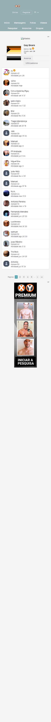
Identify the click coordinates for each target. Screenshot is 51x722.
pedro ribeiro (16, 101)
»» (42, 277)
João (12, 131)
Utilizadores (32, 63)
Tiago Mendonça (19, 121)
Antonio (14, 262)
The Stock (14, 252)
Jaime (13, 81)
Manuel (14, 141)
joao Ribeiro (16, 241)
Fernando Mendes (19, 211)
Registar (26, 12)
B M (12, 111)
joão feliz (15, 171)
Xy (30, 49)
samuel (14, 231)
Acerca (27, 58)
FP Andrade (16, 151)
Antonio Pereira (18, 201)
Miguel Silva (15, 161)
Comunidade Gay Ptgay (20, 91)
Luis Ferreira (16, 221)
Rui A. (13, 191)
